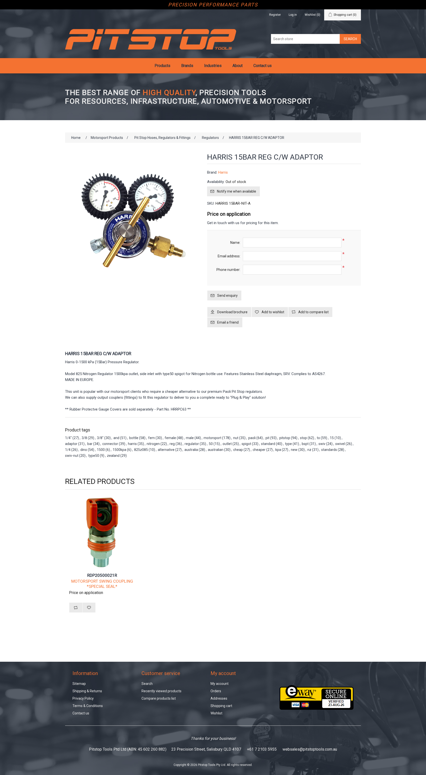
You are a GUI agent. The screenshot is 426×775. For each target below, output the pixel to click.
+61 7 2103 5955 (262, 749)
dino (83, 450)
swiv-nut (71, 456)
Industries (213, 65)
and (116, 438)
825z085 (141, 450)
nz (309, 450)
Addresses (219, 698)
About (237, 65)
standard (268, 444)
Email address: (229, 256)
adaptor (71, 444)
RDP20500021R (102, 575)
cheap (238, 450)
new (294, 450)
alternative (166, 450)
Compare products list (159, 698)
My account (220, 684)
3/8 (84, 438)
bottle (133, 438)
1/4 (68, 450)
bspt (305, 444)
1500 (101, 450)
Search (147, 684)
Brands (187, 65)
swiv (322, 444)
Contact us (262, 65)
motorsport (212, 438)
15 (332, 438)
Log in (293, 14)
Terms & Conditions (87, 706)
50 (211, 444)
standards (329, 450)
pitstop (284, 438)
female (170, 438)
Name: (235, 243)
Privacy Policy (83, 698)
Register (275, 14)
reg (172, 444)
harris (132, 444)
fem (151, 438)
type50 (93, 456)
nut (235, 438)
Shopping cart (221, 706)
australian (215, 450)
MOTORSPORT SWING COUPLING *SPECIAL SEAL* (102, 584)
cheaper (259, 450)
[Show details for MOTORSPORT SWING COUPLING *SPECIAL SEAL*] (102, 532)
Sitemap (79, 684)
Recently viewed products (161, 691)
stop (303, 438)
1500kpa (119, 450)
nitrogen (153, 444)
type (288, 444)
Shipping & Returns (87, 691)
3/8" (100, 438)
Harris (223, 172)
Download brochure (232, 312)
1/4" (68, 438)
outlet (227, 444)
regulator (192, 444)
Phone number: (228, 270)
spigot (246, 444)
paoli (252, 438)
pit (267, 438)
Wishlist (216, 713)
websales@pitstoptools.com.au (310, 749)
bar (89, 444)
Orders (216, 691)
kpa (278, 450)
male (190, 438)
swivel (340, 444)
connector (110, 444)
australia (191, 450)
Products (162, 65)
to (318, 438)
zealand (113, 456)
